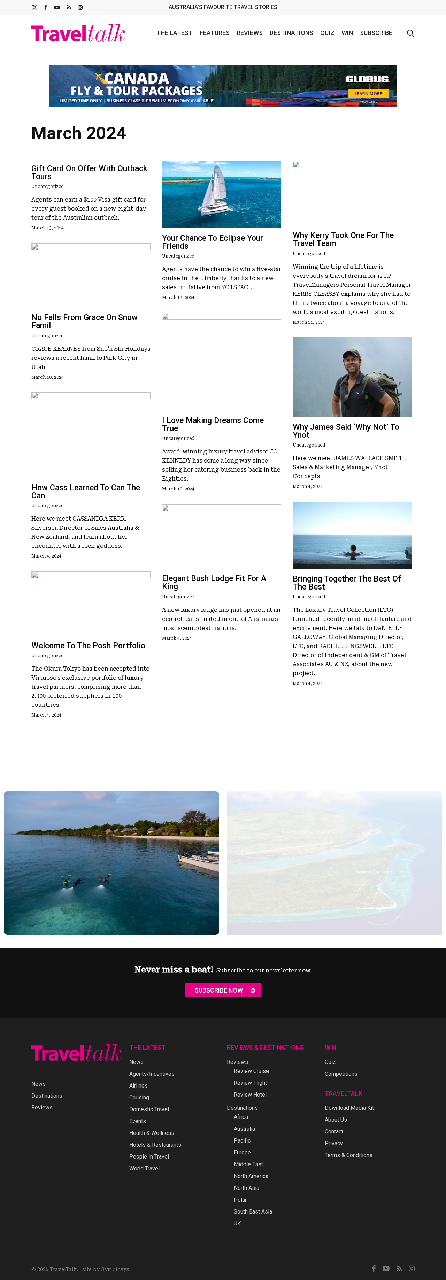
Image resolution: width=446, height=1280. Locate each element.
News (38, 1084)
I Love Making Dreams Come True (213, 419)
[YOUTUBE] (57, 7)
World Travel (144, 1168)
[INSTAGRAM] (80, 7)
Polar (240, 1199)
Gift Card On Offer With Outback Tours (89, 167)
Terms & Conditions (348, 1155)
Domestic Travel (149, 1109)
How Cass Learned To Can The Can (85, 486)
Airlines (138, 1085)
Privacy (334, 1143)
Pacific (242, 1140)
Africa (241, 1117)
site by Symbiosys (105, 1269)
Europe (242, 1152)
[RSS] (69, 7)
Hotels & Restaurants (155, 1144)
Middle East (248, 1164)
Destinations (46, 1095)
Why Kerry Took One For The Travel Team (343, 234)
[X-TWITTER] (34, 7)
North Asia (246, 1188)
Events (137, 1121)
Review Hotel (250, 1094)
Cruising (139, 1097)
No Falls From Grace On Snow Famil (84, 316)
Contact (334, 1131)
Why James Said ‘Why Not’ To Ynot (346, 426)
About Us (336, 1119)
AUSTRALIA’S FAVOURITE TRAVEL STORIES (223, 7)
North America (251, 1176)
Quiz (330, 1062)
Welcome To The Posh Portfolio (88, 640)
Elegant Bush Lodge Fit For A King (214, 577)
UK (237, 1223)
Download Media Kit (349, 1108)
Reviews (42, 1107)
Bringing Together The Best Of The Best (347, 577)
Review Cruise (251, 1071)
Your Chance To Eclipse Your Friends (212, 237)
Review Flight (250, 1083)
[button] (223, 990)
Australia (244, 1128)
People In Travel (149, 1156)
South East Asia (253, 1211)
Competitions (341, 1073)
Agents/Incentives (152, 1073)
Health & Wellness (151, 1133)
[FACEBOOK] (45, 7)
